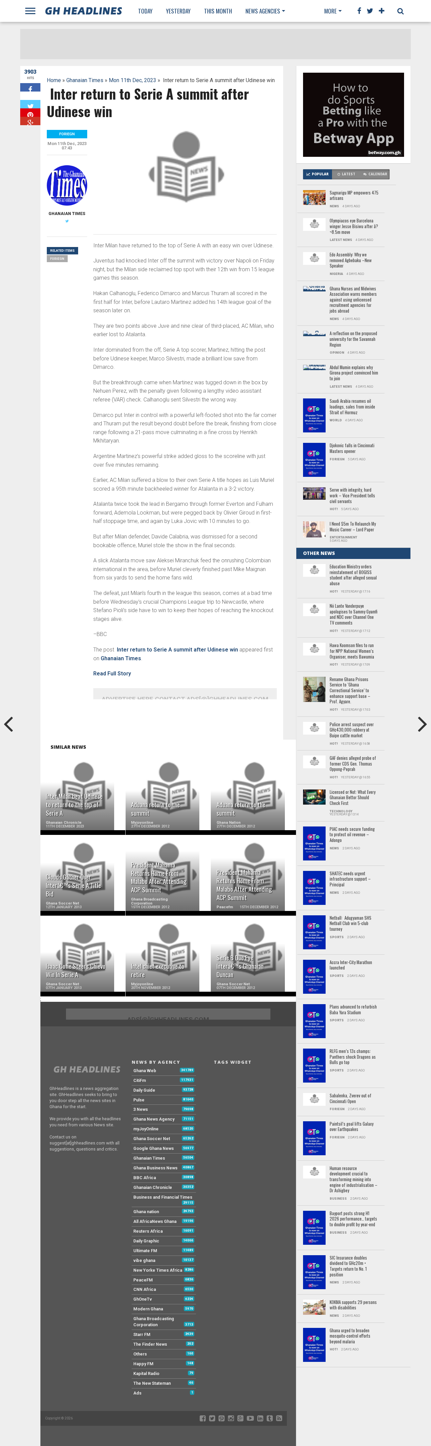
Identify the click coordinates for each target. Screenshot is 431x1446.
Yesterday (178, 11)
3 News (140, 1109)
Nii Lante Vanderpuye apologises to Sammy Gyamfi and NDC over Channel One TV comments (353, 614)
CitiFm (139, 1080)
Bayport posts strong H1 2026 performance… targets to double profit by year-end (353, 1219)
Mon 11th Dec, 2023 (132, 80)
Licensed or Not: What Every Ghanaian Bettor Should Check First (352, 797)
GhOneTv (142, 1299)
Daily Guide (144, 1090)
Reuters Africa (148, 1231)
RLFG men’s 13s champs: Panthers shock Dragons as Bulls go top (353, 1057)
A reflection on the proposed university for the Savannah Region (353, 339)
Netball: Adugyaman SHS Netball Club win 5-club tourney (350, 923)
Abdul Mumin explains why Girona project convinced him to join (354, 373)
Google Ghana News (153, 1148)
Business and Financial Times (162, 1197)
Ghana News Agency (153, 1119)
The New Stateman (152, 1383)
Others (140, 1353)
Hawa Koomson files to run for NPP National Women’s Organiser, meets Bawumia (352, 651)
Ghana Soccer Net (151, 1138)
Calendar (377, 174)
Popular (320, 174)
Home (54, 80)
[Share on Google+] (30, 121)
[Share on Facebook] (30, 87)
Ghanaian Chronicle (152, 1187)
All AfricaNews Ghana (154, 1221)
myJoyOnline (146, 1128)
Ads (137, 1393)
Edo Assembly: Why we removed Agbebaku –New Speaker (351, 260)
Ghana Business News (155, 1167)
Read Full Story (112, 673)
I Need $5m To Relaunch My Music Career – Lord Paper (353, 526)
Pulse (138, 1099)
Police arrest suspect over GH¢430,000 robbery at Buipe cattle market (352, 730)
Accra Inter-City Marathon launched (351, 965)
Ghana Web (144, 1070)
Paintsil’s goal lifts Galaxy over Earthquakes (351, 1126)
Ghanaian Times (84, 80)
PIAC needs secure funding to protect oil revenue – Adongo (352, 834)
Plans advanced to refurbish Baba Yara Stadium (353, 1009)
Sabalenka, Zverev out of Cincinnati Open (350, 1098)
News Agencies (262, 11)
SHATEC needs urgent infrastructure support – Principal (350, 879)
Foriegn (57, 258)
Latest (348, 174)
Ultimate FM (145, 1250)
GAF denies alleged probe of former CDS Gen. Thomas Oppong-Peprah (353, 763)
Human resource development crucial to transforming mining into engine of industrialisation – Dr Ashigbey (353, 1180)
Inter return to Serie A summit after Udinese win (176, 649)
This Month (218, 11)
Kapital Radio (146, 1373)
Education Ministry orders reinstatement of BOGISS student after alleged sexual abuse (353, 575)
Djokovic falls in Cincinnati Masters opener (352, 448)
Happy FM (143, 1363)
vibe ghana (144, 1260)
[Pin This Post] (30, 112)
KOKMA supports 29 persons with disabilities (353, 1305)
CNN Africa (144, 1289)
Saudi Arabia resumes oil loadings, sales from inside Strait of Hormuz (352, 406)
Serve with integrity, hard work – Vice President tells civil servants (352, 495)
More (330, 11)
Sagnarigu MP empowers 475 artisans (354, 195)
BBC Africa (144, 1177)
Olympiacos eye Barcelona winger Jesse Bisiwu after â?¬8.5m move (354, 226)
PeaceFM (143, 1279)
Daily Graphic (146, 1240)
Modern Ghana (148, 1308)
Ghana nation (146, 1211)
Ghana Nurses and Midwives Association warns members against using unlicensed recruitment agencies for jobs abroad (353, 300)
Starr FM (142, 1334)
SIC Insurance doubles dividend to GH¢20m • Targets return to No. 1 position (348, 1266)
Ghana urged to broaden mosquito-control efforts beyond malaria (350, 1336)
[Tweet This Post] (30, 104)
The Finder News (150, 1344)
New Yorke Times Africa (157, 1270)
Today (145, 11)
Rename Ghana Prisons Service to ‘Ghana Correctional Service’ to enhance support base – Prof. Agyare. (350, 691)
